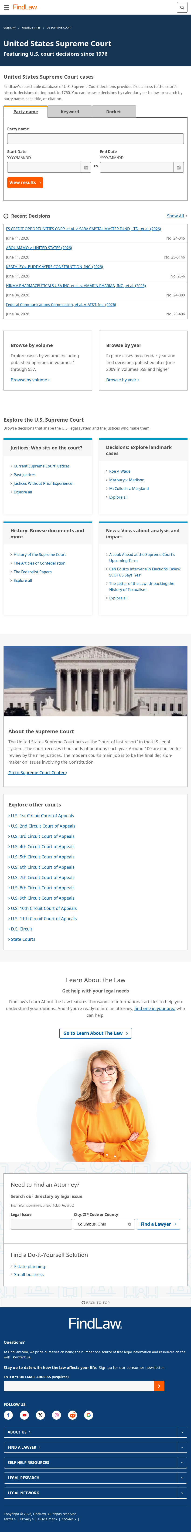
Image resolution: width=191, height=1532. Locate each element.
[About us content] (182, 1432)
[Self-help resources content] (182, 1462)
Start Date (19, 154)
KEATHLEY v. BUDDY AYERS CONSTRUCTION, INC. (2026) (54, 266)
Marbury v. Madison (126, 479)
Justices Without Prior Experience (43, 483)
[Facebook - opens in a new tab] (8, 1415)
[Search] (182, 7)
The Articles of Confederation (39, 563)
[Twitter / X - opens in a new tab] (40, 1415)
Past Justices (25, 474)
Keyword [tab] (70, 111)
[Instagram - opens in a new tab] (56, 1415)
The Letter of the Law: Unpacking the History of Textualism (141, 586)
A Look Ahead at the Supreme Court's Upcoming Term (142, 557)
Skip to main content (95, 5)
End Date (112, 154)
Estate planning (29, 1266)
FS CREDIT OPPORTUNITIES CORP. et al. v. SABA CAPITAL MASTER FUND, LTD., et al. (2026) (83, 228)
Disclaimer (46, 1519)
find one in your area (154, 1008)
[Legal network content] (182, 1493)
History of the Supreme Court (40, 554)
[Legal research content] (182, 1478)
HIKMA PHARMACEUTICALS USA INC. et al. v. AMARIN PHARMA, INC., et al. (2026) (76, 285)
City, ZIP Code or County (96, 1214)
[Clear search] (129, 1224)
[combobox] (41, 1224)
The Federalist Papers (33, 571)
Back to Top (98, 1302)
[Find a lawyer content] (182, 1447)
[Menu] (6, 7)
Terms (8, 1519)
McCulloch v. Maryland (129, 488)
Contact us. (22, 1357)
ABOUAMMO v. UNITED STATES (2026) (39, 247)
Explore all (23, 492)
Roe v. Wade (119, 471)
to (95, 165)
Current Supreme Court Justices (42, 466)
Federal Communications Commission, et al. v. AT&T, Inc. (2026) (61, 304)
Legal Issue (21, 1214)
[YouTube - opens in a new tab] (24, 1415)
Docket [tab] (114, 111)
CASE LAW (9, 27)
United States (31, 27)
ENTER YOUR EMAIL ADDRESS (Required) (36, 1377)
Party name (18, 128)
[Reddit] (72, 1415)
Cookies (68, 1519)
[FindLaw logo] (27, 7)
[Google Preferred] (88, 1415)
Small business (29, 1274)
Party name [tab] (26, 111)
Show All (175, 216)
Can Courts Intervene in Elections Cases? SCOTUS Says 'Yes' (145, 572)
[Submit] (159, 1386)
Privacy (25, 1519)
